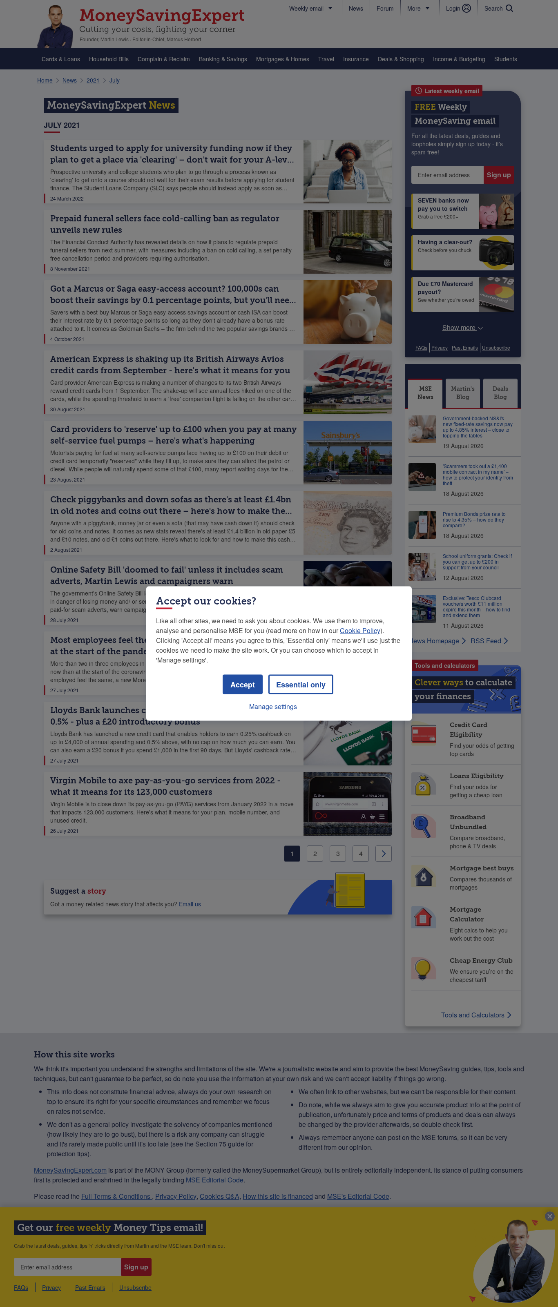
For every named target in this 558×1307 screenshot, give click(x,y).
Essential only (301, 684)
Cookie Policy (360, 630)
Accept (242, 684)
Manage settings (273, 706)
